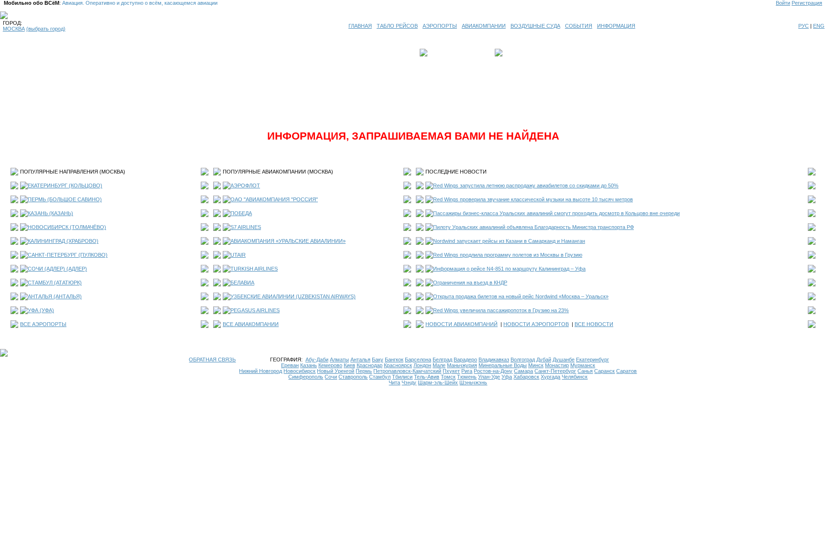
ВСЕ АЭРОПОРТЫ (43, 324)
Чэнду (409, 382)
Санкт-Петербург (555, 371)
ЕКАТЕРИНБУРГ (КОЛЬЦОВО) (65, 185)
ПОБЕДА (241, 213)
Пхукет (451, 371)
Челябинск (574, 377)
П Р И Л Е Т (518, 52)
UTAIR (238, 255)
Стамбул (380, 377)
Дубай (543, 359)
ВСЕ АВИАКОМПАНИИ (251, 324)
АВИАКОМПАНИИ (484, 26)
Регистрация (807, 3)
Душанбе (564, 359)
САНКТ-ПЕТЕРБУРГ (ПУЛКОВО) (68, 255)
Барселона (418, 359)
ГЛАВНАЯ (360, 26)
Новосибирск (299, 371)
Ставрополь (353, 377)
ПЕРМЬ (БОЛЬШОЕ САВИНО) (65, 199)
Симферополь (305, 377)
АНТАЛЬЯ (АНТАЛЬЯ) (55, 296)
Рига (466, 371)
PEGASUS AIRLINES (255, 310)
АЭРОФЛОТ (245, 185)
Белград (442, 359)
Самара (523, 371)
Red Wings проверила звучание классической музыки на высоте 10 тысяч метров (533, 199)
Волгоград (523, 359)
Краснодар (369, 365)
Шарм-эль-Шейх (438, 382)
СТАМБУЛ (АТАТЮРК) (55, 282)
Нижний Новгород (260, 371)
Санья (585, 371)
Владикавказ (493, 359)
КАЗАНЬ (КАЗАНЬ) (50, 213)
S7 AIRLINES (245, 227)
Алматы (339, 359)
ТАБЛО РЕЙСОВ (397, 26)
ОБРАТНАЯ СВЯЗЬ (212, 359)
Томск (448, 377)
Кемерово (330, 365)
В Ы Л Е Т (442, 52)
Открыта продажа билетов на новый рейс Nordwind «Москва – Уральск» (521, 296)
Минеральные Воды (502, 365)
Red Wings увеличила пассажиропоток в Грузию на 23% (501, 310)
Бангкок (394, 359)
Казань (308, 365)
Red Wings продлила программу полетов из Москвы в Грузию (507, 255)
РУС (803, 26)
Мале (439, 365)
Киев (349, 365)
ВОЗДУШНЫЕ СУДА (535, 26)
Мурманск (582, 365)
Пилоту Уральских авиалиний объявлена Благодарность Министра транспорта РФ (533, 227)
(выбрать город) (45, 29)
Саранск (604, 371)
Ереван (290, 365)
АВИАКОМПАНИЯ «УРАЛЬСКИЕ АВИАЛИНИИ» (288, 241)
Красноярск (398, 365)
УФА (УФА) (41, 310)
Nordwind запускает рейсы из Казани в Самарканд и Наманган (509, 241)
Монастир (557, 365)
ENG (819, 26)
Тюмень (467, 377)
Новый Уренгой (335, 371)
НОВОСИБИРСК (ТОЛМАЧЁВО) (67, 227)
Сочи (331, 377)
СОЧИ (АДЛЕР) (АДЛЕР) (57, 269)
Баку (377, 359)
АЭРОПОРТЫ (440, 26)
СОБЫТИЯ (578, 26)
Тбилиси (402, 377)
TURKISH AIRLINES (254, 269)
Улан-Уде (489, 377)
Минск (535, 365)
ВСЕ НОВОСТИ (594, 324)
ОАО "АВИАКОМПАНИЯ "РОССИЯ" (274, 199)
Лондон (422, 365)
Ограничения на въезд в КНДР (470, 282)
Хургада (550, 377)
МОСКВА (14, 29)
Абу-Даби (316, 359)
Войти (783, 3)
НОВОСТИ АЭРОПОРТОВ (536, 324)
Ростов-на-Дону (493, 371)
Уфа (506, 377)
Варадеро (465, 359)
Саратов (626, 371)
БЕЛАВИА (242, 282)
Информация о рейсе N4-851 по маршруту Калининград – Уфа (509, 269)
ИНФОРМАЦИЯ (616, 26)
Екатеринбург (592, 359)
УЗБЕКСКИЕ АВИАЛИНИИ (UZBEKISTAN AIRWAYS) (293, 296)
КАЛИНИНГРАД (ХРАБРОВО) (63, 241)
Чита (394, 382)
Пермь (364, 371)
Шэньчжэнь (473, 382)
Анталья (360, 359)
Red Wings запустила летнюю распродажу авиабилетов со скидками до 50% (526, 185)
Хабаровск (526, 377)
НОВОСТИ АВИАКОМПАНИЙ (461, 324)
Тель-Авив (426, 377)
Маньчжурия (462, 365)
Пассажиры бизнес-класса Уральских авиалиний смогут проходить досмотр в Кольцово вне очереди (556, 213)
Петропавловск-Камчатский (407, 371)
